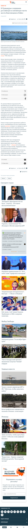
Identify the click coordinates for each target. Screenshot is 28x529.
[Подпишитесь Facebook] (5, 511)
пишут (2, 55)
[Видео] (17, 527)
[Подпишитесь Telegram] (14, 511)
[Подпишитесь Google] (2, 511)
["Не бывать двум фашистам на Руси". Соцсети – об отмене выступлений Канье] (14, 193)
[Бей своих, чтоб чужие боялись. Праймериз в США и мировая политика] (14, 303)
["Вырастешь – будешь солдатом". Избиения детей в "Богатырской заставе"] (14, 448)
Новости (3, 5)
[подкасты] (11, 527)
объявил (13, 145)
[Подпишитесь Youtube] (11, 511)
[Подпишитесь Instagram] (18, 511)
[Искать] (24, 527)
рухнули (7, 126)
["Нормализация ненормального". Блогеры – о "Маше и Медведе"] (14, 283)
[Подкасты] (24, 511)
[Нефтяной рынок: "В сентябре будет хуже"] (14, 331)
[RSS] (21, 511)
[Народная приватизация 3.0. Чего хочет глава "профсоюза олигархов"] (14, 263)
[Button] (12, 19)
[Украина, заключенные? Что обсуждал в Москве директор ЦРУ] (14, 215)
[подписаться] (2, 515)
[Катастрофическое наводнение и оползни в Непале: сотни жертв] (14, 401)
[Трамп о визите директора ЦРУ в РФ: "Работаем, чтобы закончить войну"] (14, 378)
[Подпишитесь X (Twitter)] (8, 511)
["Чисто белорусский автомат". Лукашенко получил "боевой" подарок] (14, 351)
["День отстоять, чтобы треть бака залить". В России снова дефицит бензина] (14, 426)
